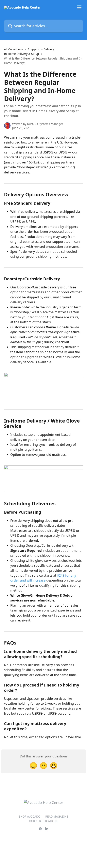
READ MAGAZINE (56, 816)
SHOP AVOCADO (29, 816)
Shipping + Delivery (41, 49)
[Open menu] (79, 7)
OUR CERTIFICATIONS (43, 821)
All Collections (13, 49)
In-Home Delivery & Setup (21, 54)
